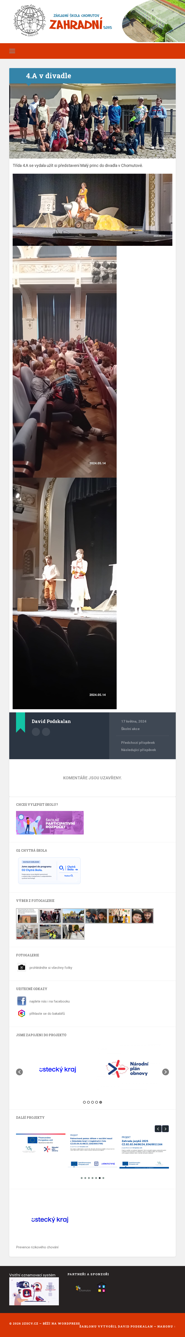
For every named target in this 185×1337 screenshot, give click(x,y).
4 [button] (96, 1102)
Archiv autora (36, 732)
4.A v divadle (48, 75)
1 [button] (84, 1102)
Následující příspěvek (138, 750)
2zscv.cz (30, 1323)
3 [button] (92, 1102)
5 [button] (100, 1102)
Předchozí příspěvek (138, 743)
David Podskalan (136, 1326)
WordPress (69, 1323)
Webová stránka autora (46, 732)
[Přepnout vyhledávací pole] (173, 51)
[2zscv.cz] (92, 22)
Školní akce (130, 729)
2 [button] (88, 1102)
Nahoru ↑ (166, 1326)
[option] (57, 1069)
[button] (19, 1072)
